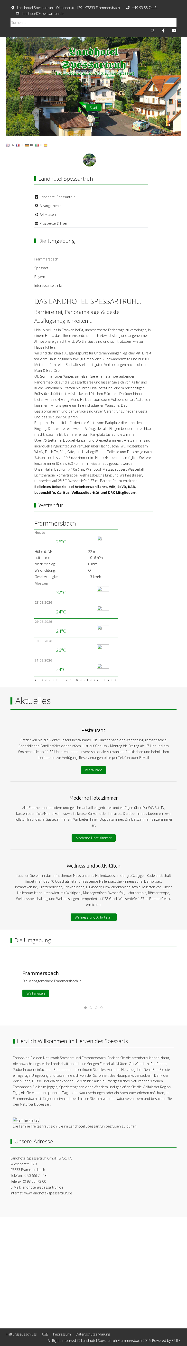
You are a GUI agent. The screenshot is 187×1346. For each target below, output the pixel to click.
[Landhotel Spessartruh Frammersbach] (89, 160)
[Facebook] (163, 30)
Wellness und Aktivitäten (93, 917)
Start (93, 107)
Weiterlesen (36, 993)
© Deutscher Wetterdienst (76, 680)
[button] (26, 1120)
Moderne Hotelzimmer (94, 838)
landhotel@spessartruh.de (43, 13)
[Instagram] (152, 30)
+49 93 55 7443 (144, 7)
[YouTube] (174, 30)
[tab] (85, 1007)
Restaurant (93, 770)
